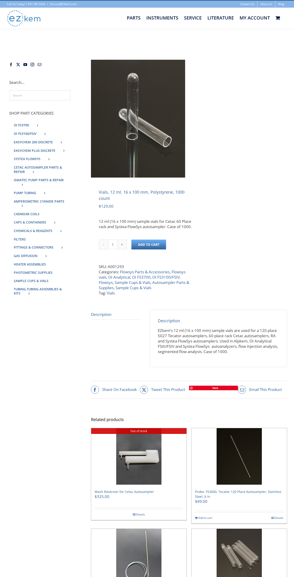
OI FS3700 (141, 277)
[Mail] (39, 64)
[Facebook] (11, 64)
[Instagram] (32, 64)
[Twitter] (18, 64)
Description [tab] (101, 314)
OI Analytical (119, 277)
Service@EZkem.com (63, 4)
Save (215, 388)
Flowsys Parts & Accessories (145, 271)
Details (140, 514)
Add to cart (148, 244)
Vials (111, 293)
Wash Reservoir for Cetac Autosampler (124, 491)
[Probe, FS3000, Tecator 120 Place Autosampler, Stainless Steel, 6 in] (239, 456)
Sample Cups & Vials (132, 282)
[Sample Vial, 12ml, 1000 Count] (138, 119)
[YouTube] (25, 64)
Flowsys (106, 282)
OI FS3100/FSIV (166, 277)
